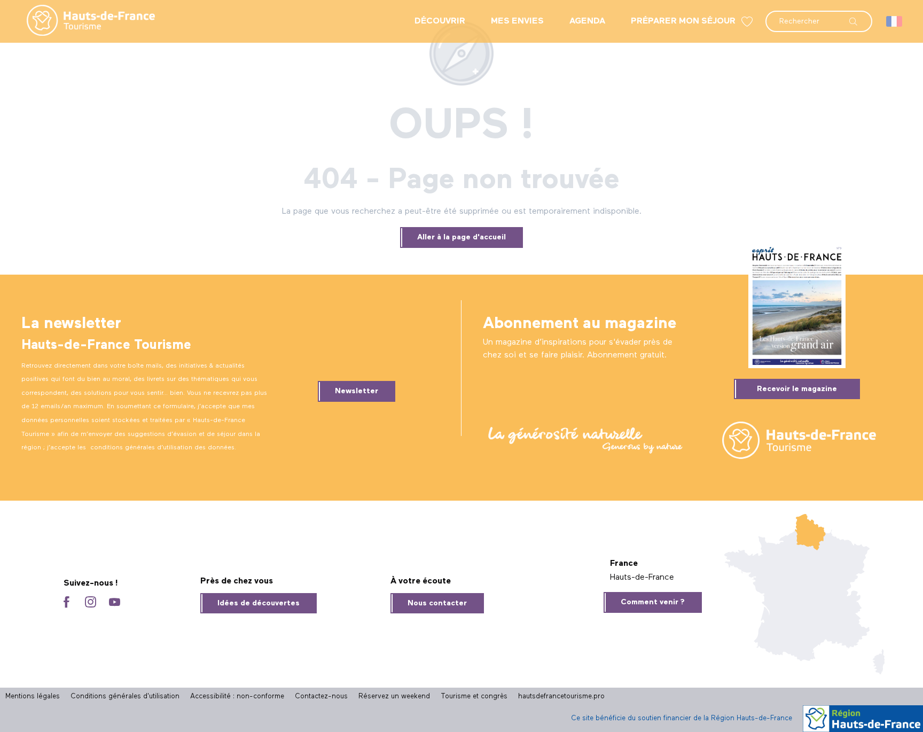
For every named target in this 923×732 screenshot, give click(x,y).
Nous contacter (437, 603)
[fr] (895, 21)
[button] (819, 16)
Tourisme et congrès (474, 696)
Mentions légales (32, 696)
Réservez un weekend (394, 696)
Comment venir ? (653, 602)
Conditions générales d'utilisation (125, 696)
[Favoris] (748, 22)
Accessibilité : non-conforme (237, 696)
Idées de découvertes (258, 603)
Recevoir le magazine (797, 389)
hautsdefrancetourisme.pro (561, 696)
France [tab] (624, 563)
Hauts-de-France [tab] (642, 577)
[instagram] (91, 603)
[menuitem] (82, 21)
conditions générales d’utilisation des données (162, 448)
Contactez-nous (321, 696)
